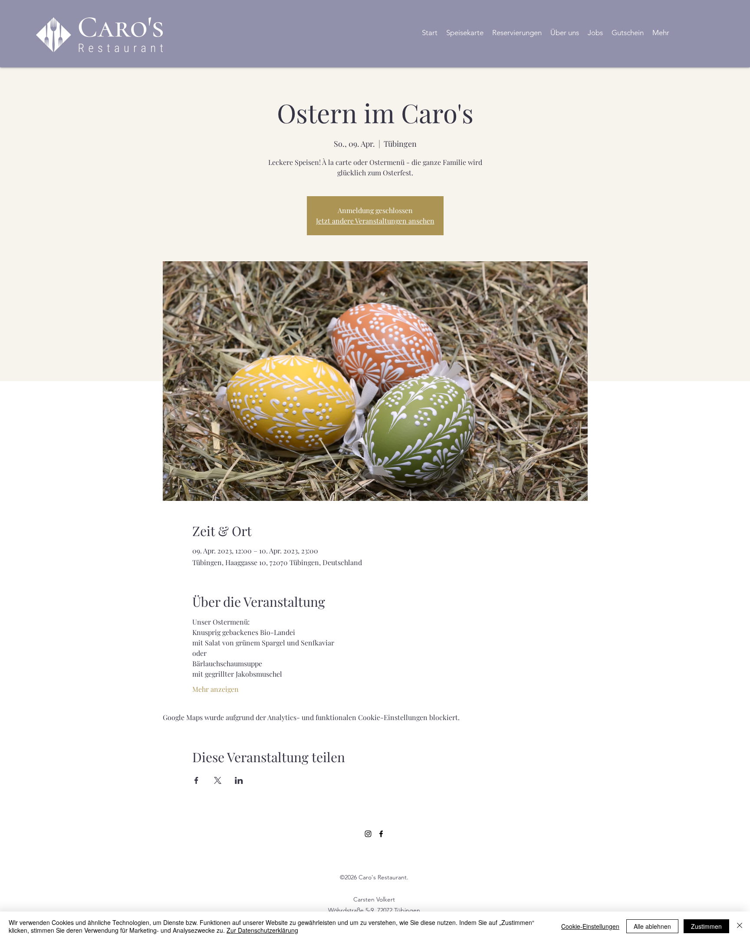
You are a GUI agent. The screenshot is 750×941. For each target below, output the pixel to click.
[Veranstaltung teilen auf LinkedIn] (239, 780)
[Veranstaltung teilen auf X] (218, 780)
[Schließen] (739, 926)
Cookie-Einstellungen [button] (590, 926)
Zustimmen (706, 926)
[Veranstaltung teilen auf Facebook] (196, 780)
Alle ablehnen (652, 926)
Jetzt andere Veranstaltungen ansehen (375, 220)
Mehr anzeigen (215, 689)
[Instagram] (368, 833)
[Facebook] (381, 833)
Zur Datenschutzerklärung (262, 930)
